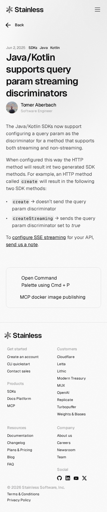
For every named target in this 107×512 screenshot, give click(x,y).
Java (44, 47)
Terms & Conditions (23, 494)
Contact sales (18, 371)
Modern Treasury (71, 378)
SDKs (33, 47)
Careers (63, 442)
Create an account (23, 356)
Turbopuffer (66, 407)
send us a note (22, 244)
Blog (11, 457)
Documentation (20, 435)
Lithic (61, 371)
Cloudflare (66, 356)
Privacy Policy (19, 500)
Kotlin (55, 47)
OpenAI (63, 392)
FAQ (10, 464)
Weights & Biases (71, 414)
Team (61, 457)
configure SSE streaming (39, 237)
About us (64, 435)
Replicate (65, 399)
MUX (61, 385)
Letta (61, 364)
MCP (11, 405)
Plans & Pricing (19, 450)
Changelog (16, 442)
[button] (97, 10)
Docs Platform (19, 398)
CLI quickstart (18, 364)
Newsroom (66, 450)
